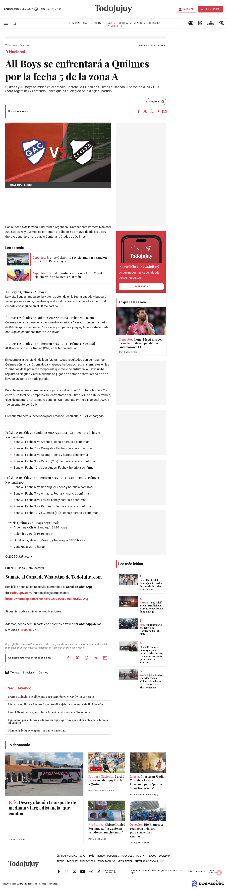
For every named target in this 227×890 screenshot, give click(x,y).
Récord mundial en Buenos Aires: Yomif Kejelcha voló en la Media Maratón (55, 704)
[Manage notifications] (219, 872)
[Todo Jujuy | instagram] (66, 871)
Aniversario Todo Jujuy (149, 861)
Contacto (200, 871)
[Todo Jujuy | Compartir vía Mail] (164, 111)
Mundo (138, 23)
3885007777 (29, 630)
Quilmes (43, 673)
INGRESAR (188, 9)
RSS (190, 871)
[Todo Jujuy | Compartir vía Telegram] (158, 111)
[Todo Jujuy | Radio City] (200, 24)
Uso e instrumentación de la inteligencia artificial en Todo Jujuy (156, 871)
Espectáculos (106, 861)
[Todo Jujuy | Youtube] (82, 871)
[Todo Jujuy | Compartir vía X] (145, 111)
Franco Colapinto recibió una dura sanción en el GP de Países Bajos (51, 696)
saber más (141, 286)
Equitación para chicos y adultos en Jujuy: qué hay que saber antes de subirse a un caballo (58, 721)
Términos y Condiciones (110, 871)
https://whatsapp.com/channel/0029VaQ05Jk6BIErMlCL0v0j (46, 599)
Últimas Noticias (78, 23)
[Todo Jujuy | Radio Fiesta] (222, 24)
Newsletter (115, 26)
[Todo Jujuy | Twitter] (74, 871)
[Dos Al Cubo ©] (208, 886)
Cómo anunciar (213, 871)
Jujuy (97, 23)
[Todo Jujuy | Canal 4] (190, 24)
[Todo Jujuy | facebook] (58, 871)
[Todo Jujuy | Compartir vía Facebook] (138, 111)
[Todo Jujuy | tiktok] (99, 871)
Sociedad (164, 856)
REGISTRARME (212, 9)
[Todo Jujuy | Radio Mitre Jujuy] (210, 24)
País (109, 23)
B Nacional (28, 673)
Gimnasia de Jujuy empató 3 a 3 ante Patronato (37, 730)
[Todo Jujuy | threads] (91, 871)
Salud (152, 856)
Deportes (25, 45)
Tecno (60, 861)
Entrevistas (87, 861)
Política (123, 23)
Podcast (72, 861)
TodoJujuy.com (20, 593)
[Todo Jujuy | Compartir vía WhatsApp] (151, 111)
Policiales (154, 23)
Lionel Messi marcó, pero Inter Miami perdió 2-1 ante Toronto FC (49, 712)
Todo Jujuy (11, 45)
